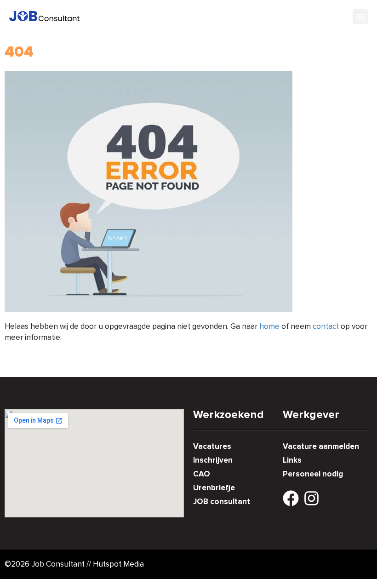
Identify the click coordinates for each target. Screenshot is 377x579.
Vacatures (212, 446)
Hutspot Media (118, 564)
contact (326, 326)
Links (292, 460)
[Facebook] (291, 498)
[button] (360, 16)
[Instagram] (311, 498)
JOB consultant (221, 501)
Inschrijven (213, 460)
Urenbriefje (214, 488)
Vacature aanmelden (321, 446)
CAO (201, 474)
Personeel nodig (313, 474)
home (269, 326)
